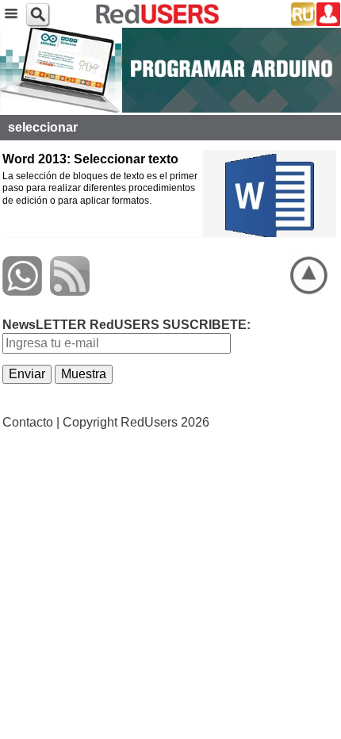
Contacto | (30, 422)
